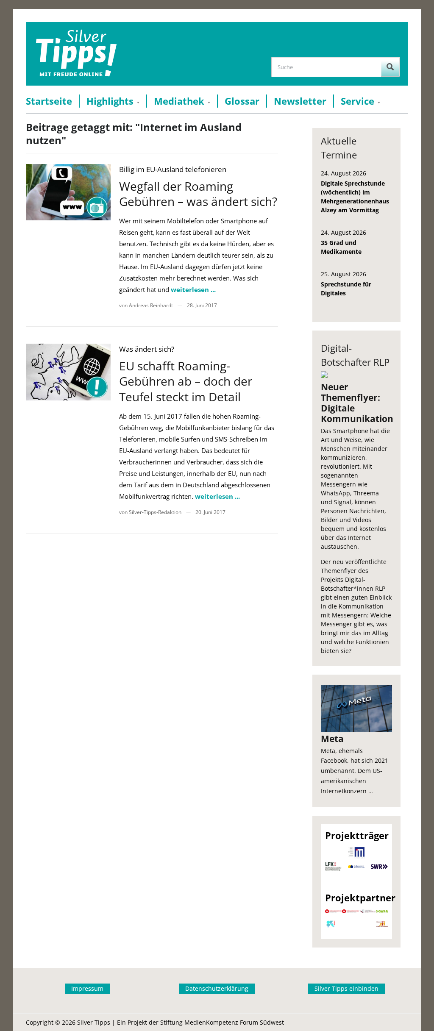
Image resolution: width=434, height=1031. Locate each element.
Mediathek (179, 101)
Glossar (242, 101)
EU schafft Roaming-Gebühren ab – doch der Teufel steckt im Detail (185, 381)
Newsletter (300, 101)
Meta (332, 739)
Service (357, 101)
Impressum (87, 988)
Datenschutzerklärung (216, 988)
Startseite (49, 101)
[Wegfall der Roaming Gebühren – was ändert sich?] (68, 192)
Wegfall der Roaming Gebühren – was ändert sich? (198, 193)
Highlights (110, 101)
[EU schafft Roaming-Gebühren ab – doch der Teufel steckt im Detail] (68, 372)
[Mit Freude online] (76, 54)
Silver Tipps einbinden (346, 988)
